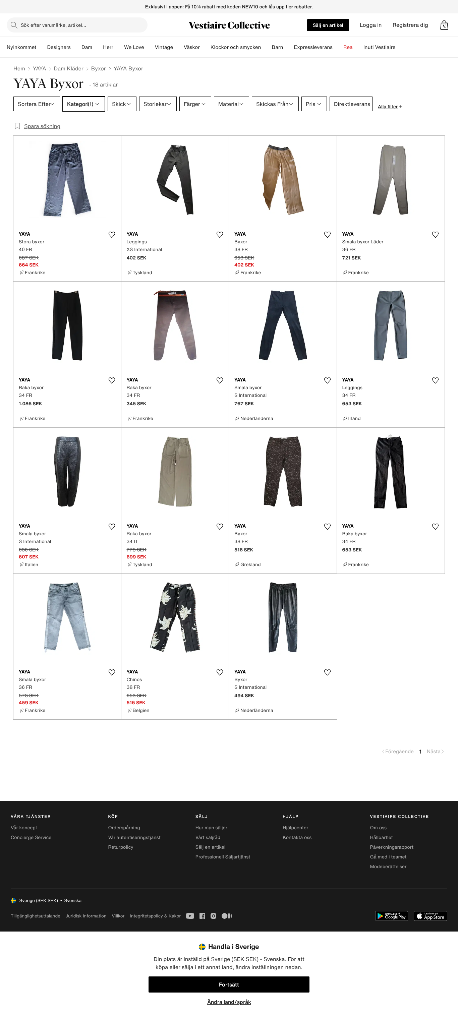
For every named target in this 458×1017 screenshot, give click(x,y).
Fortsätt (229, 984)
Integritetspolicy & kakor (155, 916)
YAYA (39, 68)
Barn (277, 47)
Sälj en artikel (328, 24)
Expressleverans (313, 47)
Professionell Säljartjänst (222, 856)
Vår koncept (24, 827)
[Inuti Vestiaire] (401, 47)
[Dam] (97, 47)
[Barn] (288, 47)
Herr (108, 47)
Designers (59, 47)
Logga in (371, 24)
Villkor (118, 916)
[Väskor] (205, 47)
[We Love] (149, 47)
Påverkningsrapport (392, 847)
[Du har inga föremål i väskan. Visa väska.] (444, 25)
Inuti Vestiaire (379, 47)
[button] (444, 25)
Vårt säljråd (207, 837)
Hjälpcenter (295, 827)
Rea (348, 47)
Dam (86, 47)
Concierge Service (31, 837)
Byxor (98, 68)
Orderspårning (124, 827)
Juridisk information (86, 916)
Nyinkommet (21, 47)
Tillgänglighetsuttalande (35, 916)
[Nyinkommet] (41, 47)
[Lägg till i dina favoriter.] (112, 235)
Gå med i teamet (388, 856)
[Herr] (118, 47)
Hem (19, 68)
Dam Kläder (68, 68)
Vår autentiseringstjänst (134, 837)
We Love (134, 47)
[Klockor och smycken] (266, 47)
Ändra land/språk (229, 1002)
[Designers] (76, 47)
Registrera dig (410, 24)
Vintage (164, 47)
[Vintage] (178, 47)
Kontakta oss (297, 837)
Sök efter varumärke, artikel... (53, 24)
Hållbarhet (381, 837)
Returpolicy (120, 847)
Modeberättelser (388, 866)
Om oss (378, 827)
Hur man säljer (211, 827)
